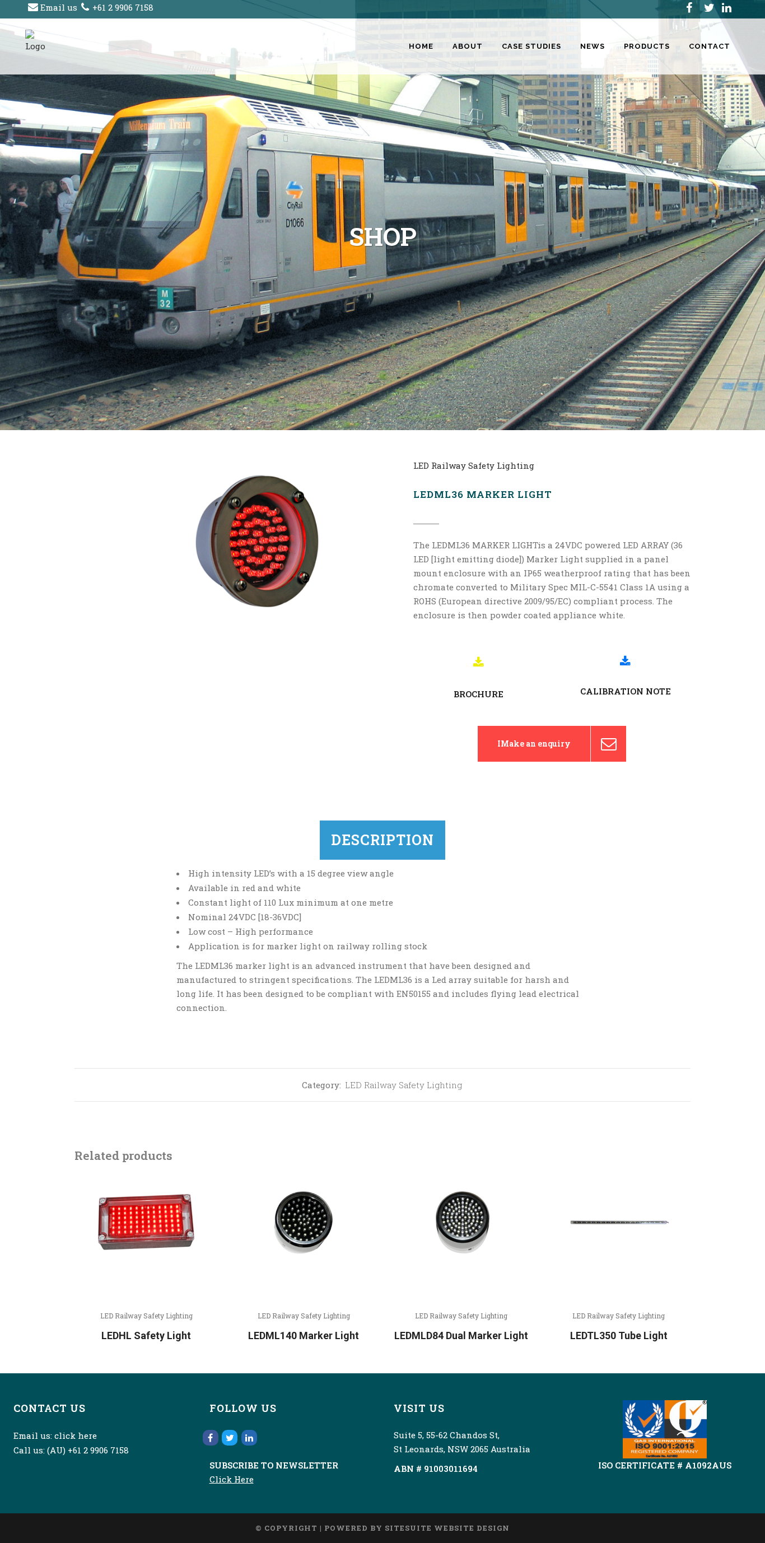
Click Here (231, 1479)
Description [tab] (382, 840)
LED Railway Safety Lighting (473, 465)
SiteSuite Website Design (447, 1528)
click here (75, 1435)
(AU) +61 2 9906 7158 (88, 1450)
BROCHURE (478, 694)
